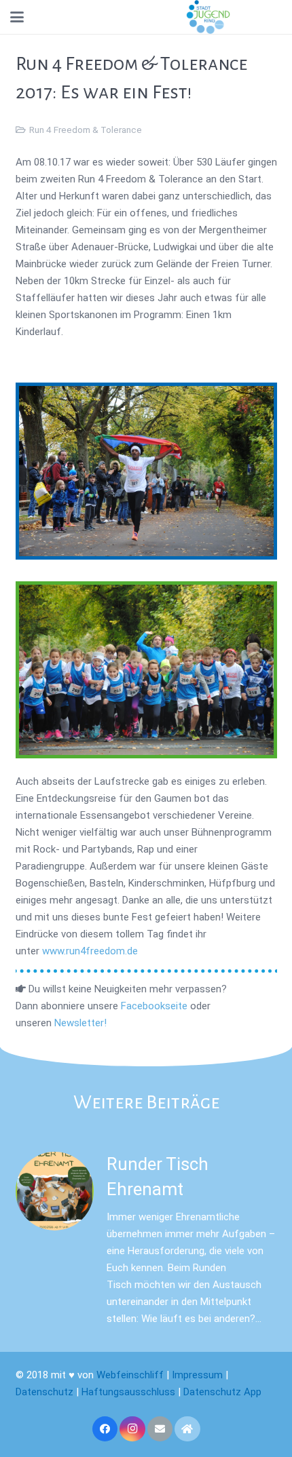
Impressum (197, 1375)
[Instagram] (132, 1429)
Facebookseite (154, 1006)
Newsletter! (80, 1023)
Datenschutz (44, 1392)
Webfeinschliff (130, 1375)
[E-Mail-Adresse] (160, 1429)
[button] (17, 17)
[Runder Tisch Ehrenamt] (55, 1191)
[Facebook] (105, 1429)
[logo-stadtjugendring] (208, 17)
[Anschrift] (187, 1429)
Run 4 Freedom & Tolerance (85, 129)
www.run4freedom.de (91, 951)
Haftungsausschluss (128, 1392)
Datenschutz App (222, 1392)
